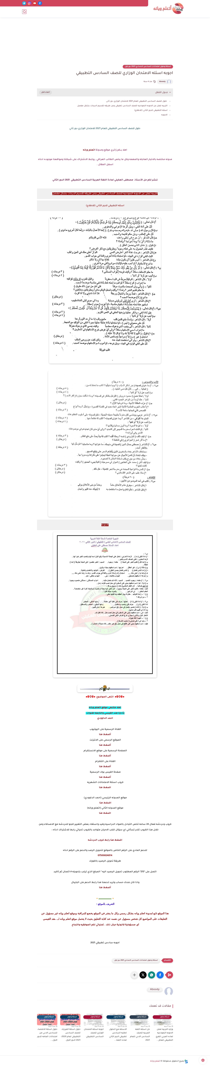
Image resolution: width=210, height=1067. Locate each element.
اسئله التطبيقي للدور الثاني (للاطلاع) (150, 110)
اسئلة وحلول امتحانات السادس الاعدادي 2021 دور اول (148, 67)
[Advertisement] (105, 43)
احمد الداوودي (105, 718)
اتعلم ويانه (89, 150)
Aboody (162, 82)
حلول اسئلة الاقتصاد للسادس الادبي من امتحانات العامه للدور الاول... (47, 1035)
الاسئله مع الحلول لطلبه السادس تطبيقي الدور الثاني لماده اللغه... (118, 1035)
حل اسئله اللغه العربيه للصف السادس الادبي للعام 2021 (140, 1035)
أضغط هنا (105, 734)
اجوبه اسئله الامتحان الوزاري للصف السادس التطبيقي (94, 1033)
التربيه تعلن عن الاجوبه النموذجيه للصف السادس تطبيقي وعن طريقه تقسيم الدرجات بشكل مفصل (122, 106)
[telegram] (24, 3)
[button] (160, 974)
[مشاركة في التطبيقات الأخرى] (134, 974)
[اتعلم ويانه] (169, 8)
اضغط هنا (105, 787)
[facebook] (40, 3)
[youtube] (35, 3)
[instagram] (29, 3)
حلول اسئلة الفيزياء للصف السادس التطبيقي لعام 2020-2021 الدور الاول (70, 1035)
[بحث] (24, 11)
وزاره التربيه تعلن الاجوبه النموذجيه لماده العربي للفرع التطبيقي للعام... (164, 1035)
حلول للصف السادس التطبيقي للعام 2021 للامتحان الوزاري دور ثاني (136, 101)
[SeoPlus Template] (186, 1061)
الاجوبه (164, 115)
